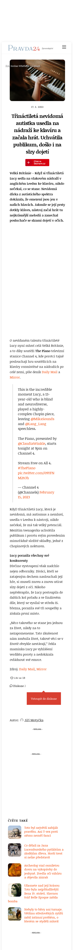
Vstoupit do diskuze (44, 699)
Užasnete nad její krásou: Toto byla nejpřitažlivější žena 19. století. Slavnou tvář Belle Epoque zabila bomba (34, 893)
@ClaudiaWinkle (31, 443)
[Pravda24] (24, 49)
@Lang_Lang (35, 423)
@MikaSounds (42, 418)
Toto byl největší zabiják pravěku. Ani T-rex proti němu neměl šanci (41, 831)
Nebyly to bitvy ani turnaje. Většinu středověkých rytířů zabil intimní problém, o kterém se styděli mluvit (43, 915)
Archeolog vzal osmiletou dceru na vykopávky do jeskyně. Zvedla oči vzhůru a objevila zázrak (42, 871)
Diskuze (19, 686)
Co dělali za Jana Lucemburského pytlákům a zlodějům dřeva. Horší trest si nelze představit (44, 851)
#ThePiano (26, 467)
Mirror (15, 377)
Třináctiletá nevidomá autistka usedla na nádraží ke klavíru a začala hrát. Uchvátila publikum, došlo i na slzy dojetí (37, 133)
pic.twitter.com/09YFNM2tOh (36, 475)
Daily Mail (49, 372)
